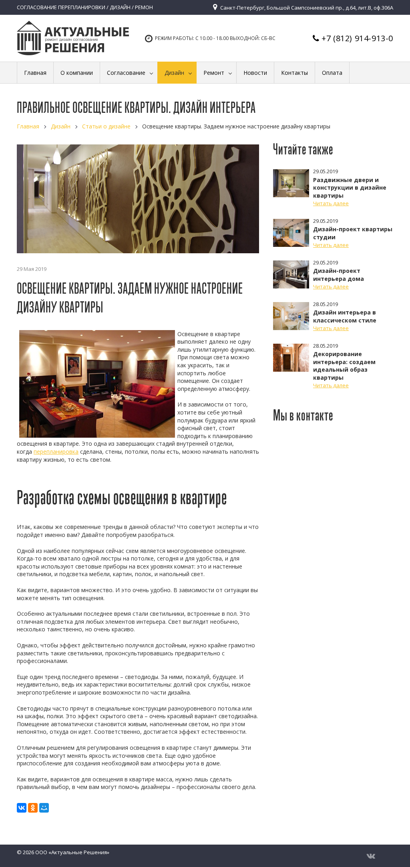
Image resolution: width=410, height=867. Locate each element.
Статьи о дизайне (106, 126)
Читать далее (331, 203)
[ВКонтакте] (21, 808)
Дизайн (60, 126)
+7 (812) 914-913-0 (357, 38)
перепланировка (56, 451)
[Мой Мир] (44, 808)
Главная (28, 126)
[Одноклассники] (33, 808)
